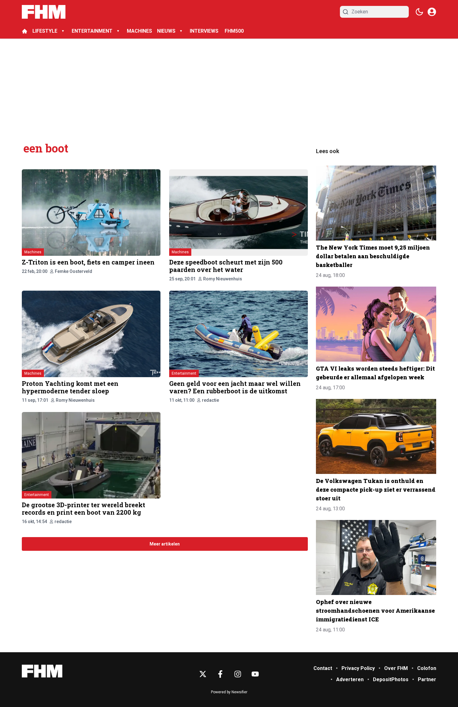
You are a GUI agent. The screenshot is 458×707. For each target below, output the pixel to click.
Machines (32, 252)
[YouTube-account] (255, 674)
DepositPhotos (390, 679)
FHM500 (234, 31)
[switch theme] (419, 11)
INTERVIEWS (205, 31)
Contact (322, 668)
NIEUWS (166, 31)
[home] (24, 31)
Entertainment (184, 373)
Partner (427, 679)
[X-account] (203, 674)
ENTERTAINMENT (92, 31)
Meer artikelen (165, 543)
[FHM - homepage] (43, 12)
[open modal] (431, 11)
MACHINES (139, 31)
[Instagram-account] (237, 674)
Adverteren (350, 679)
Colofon (426, 668)
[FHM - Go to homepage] (42, 671)
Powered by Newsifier (229, 692)
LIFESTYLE (44, 31)
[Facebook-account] (220, 674)
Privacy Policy (358, 668)
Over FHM (396, 668)
